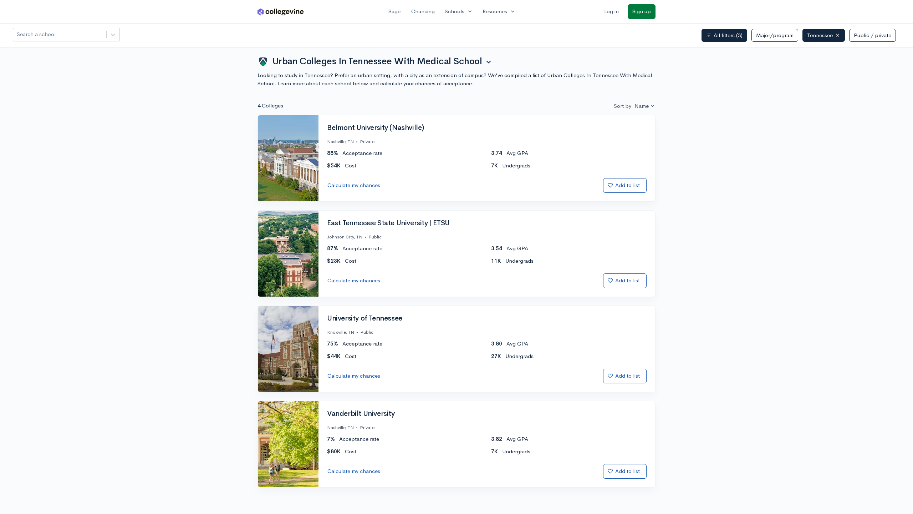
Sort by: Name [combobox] (631, 105)
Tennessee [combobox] (820, 35)
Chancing (423, 11)
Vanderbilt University (361, 414)
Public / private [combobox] (872, 35)
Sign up (641, 11)
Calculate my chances (353, 185)
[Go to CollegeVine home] (280, 11)
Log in (611, 11)
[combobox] (17, 34)
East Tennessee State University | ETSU (388, 223)
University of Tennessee (364, 318)
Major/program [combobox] (775, 35)
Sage (394, 11)
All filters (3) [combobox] (724, 35)
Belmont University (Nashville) (375, 128)
